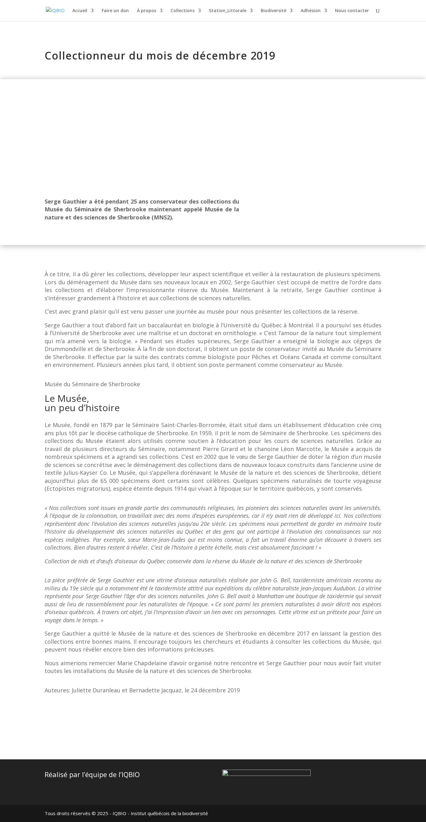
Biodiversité (273, 10)
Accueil (79, 10)
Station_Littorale (227, 10)
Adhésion (311, 10)
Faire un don (115, 10)
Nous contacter (352, 10)
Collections (183, 10)
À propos (146, 10)
